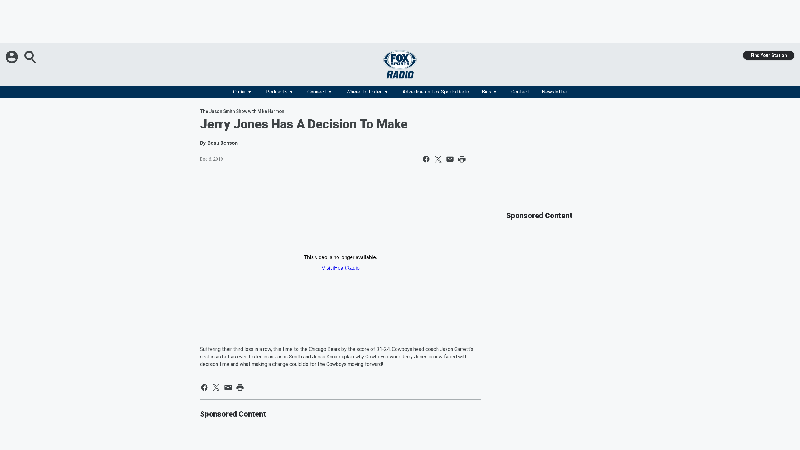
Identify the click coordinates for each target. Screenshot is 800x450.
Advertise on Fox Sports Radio (435, 92)
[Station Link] (400, 64)
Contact (520, 92)
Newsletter (554, 92)
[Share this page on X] (438, 159)
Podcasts (277, 92)
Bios (486, 92)
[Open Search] (30, 57)
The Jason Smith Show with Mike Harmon (242, 111)
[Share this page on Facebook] (426, 159)
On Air (239, 92)
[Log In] (12, 57)
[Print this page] (462, 159)
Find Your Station (769, 55)
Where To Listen (364, 92)
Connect (317, 92)
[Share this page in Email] (450, 159)
